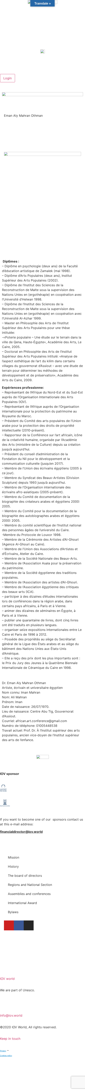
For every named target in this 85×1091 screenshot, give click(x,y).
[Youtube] (9, 925)
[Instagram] (29, 925)
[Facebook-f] (19, 925)
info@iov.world (11, 1015)
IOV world (7, 979)
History (13, 866)
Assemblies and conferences (29, 894)
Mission (13, 857)
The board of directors (25, 876)
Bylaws (13, 912)
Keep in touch (10, 1039)
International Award (22, 903)
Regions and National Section (30, 885)
